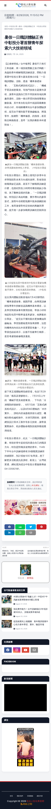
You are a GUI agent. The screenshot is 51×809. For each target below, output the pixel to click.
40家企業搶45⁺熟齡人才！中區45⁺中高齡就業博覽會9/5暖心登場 (30, 598)
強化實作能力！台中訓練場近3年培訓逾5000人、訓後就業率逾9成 (30, 610)
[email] (34, 650)
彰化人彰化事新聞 (35, 801)
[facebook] (8, 650)
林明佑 (29, 578)
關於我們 (20, 796)
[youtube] (25, 650)
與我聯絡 (30, 796)
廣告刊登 (40, 796)
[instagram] (17, 650)
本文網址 (35, 485)
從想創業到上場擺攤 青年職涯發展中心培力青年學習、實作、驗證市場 (30, 623)
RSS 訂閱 (27, 804)
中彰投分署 (13, 26)
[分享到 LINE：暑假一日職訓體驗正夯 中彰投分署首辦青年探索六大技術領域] (20, 526)
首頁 (6, 26)
